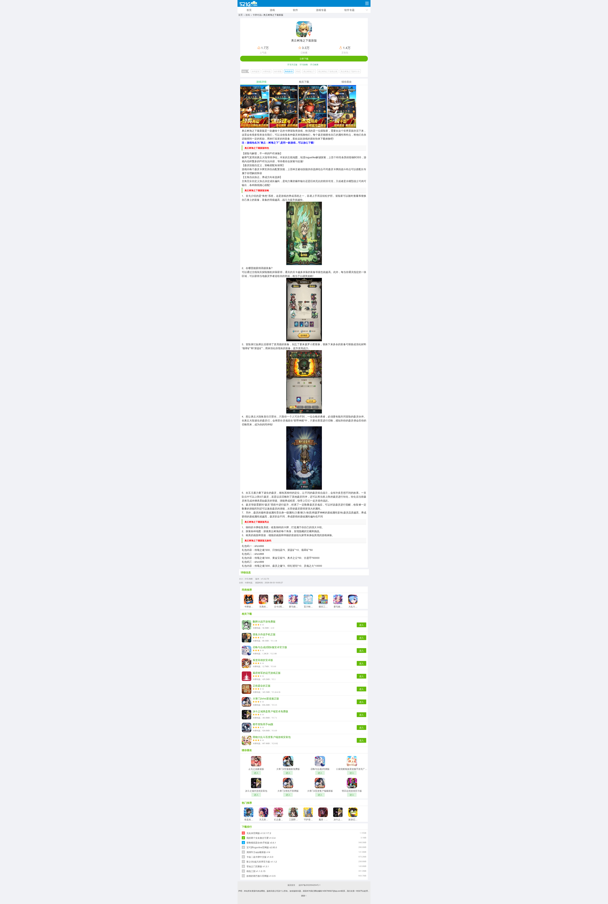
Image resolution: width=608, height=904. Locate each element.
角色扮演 (289, 71)
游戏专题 (321, 10)
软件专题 (349, 10)
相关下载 (304, 81)
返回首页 (291, 885)
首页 (249, 10)
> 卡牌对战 (256, 14)
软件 (295, 10)
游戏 (272, 10)
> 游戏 (247, 14)
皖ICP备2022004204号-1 (309, 885)
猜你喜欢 (347, 81)
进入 (361, 624)
